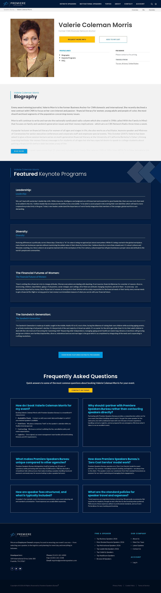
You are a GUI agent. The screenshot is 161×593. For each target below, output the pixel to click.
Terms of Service (144, 585)
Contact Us (137, 549)
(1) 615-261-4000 (59, 555)
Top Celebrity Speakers (105, 552)
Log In (135, 562)
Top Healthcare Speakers (106, 555)
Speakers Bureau (9, 9)
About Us (136, 539)
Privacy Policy (117, 585)
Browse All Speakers (104, 559)
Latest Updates (138, 545)
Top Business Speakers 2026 (107, 539)
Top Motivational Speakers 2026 (108, 545)
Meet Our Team (138, 542)
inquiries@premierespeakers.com (64, 560)
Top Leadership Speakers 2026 (108, 549)
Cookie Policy (130, 585)
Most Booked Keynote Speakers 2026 (110, 542)
